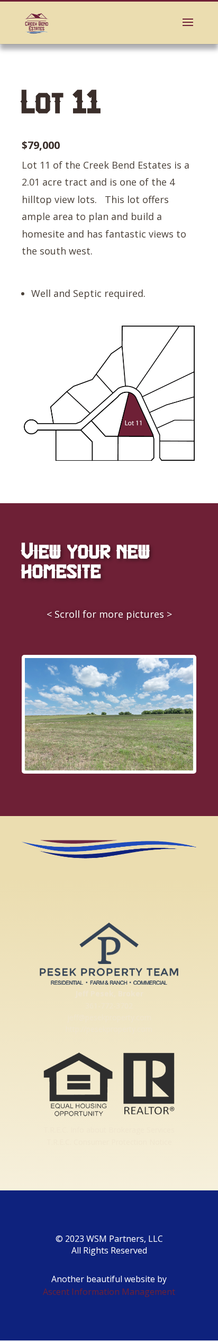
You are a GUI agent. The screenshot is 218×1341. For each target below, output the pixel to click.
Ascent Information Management (109, 1292)
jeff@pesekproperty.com (109, 1017)
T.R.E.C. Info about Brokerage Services (109, 1130)
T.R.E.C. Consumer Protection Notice (109, 1142)
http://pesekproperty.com (109, 1029)
